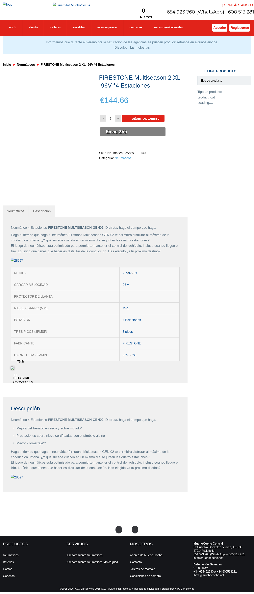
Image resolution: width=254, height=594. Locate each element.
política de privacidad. (147, 588)
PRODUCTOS (15, 544)
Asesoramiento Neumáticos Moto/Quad (92, 562)
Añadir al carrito (146, 119)
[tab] (15, 211)
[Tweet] (105, 166)
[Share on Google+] (109, 166)
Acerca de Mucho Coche (146, 555)
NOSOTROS (141, 544)
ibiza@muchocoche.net (208, 575)
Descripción (42, 211)
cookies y (128, 588)
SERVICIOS (77, 544)
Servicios (79, 27)
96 (124, 284)
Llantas (7, 569)
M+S (126, 308)
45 (130, 273)
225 (125, 273)
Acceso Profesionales (168, 27)
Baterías (8, 562)
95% (126, 355)
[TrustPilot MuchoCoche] (71, 5)
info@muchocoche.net (208, 557)
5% (134, 355)
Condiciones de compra (145, 576)
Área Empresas (107, 27)
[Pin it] (114, 166)
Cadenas (9, 576)
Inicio (12, 27)
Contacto (135, 27)
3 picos (128, 331)
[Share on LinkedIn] (118, 166)
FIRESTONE (132, 343)
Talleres (55, 27)
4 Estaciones (132, 320)
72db (20, 361)
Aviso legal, (115, 588)
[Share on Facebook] (100, 166)
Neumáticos (26, 64)
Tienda (33, 27)
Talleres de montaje (142, 569)
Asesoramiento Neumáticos (84, 555)
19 (135, 273)
